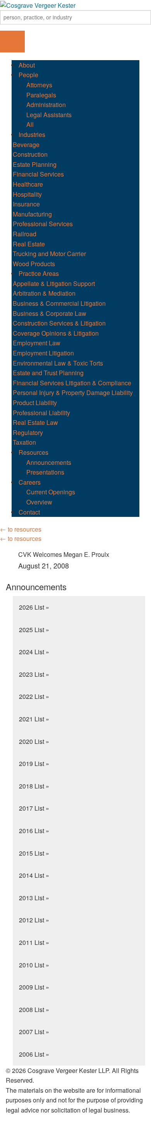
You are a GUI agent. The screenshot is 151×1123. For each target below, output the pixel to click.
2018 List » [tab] (34, 786)
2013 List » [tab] (34, 897)
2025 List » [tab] (34, 629)
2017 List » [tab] (34, 808)
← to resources (20, 529)
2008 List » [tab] (34, 1009)
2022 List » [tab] (34, 696)
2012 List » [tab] (34, 919)
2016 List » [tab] (34, 830)
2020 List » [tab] (34, 741)
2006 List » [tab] (34, 1054)
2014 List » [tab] (34, 875)
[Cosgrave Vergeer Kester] (38, 4)
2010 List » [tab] (34, 964)
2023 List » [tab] (34, 674)
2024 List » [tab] (34, 651)
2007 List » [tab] (34, 1031)
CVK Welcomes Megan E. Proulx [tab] (63, 560)
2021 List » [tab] (34, 718)
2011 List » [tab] (34, 942)
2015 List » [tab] (34, 853)
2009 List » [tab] (34, 987)
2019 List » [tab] (34, 763)
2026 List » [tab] (34, 607)
